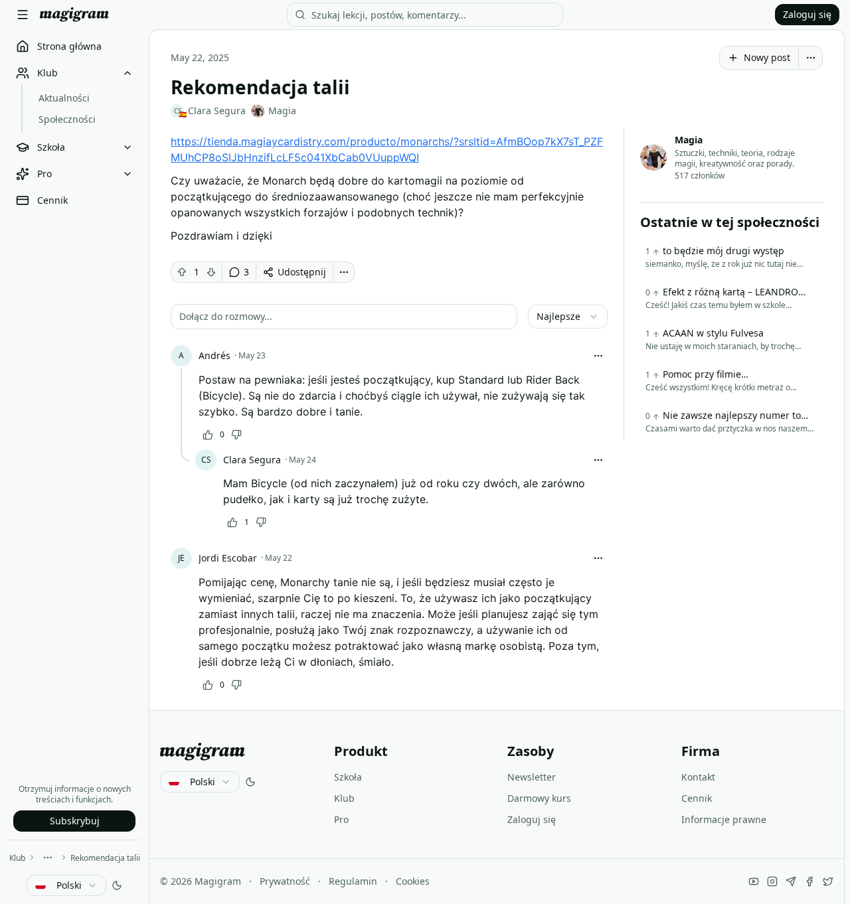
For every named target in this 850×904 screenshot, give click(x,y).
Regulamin (353, 881)
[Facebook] (809, 881)
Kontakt (698, 777)
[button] (344, 316)
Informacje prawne (723, 819)
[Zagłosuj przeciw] (211, 272)
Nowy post (767, 57)
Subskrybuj (75, 820)
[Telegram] (791, 881)
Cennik (696, 798)
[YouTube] (753, 881)
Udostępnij (302, 271)
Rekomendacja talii (105, 858)
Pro (341, 819)
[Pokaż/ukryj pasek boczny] (23, 15)
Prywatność (285, 881)
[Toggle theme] (117, 885)
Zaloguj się (807, 14)
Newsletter (531, 777)
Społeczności (67, 119)
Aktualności (64, 98)
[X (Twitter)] (828, 881)
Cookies (413, 881)
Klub (17, 858)
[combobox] (66, 885)
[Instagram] (772, 881)
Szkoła (348, 777)
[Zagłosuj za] (182, 272)
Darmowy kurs (539, 798)
